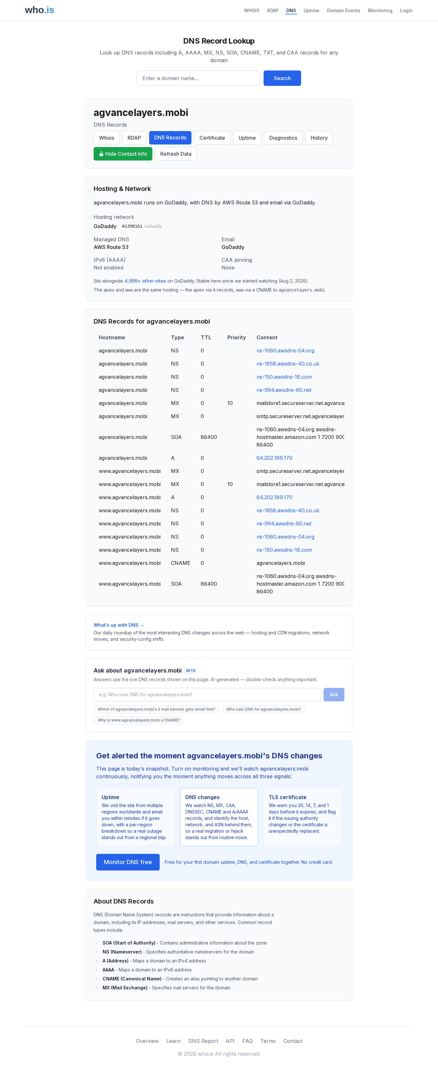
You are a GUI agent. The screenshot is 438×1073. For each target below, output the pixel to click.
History (319, 138)
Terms (268, 1041)
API (230, 1041)
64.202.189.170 (274, 458)
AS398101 (142, 226)
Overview (147, 1041)
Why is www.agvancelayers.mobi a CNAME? (139, 720)
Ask (334, 694)
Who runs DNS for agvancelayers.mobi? (263, 709)
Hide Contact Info (126, 154)
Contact (292, 1041)
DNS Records (170, 137)
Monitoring (380, 10)
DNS (291, 10)
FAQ (247, 1041)
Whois (106, 138)
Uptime (311, 10)
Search (282, 78)
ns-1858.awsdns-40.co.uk (288, 363)
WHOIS (251, 10)
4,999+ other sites (145, 281)
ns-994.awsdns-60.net (284, 390)
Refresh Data (175, 154)
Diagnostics (283, 138)
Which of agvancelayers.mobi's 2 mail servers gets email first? (156, 709)
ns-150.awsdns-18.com (284, 377)
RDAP (273, 10)
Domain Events (343, 10)
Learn (173, 1041)
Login (406, 10)
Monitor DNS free (128, 862)
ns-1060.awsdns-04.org (285, 350)
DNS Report (203, 1041)
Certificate (212, 138)
